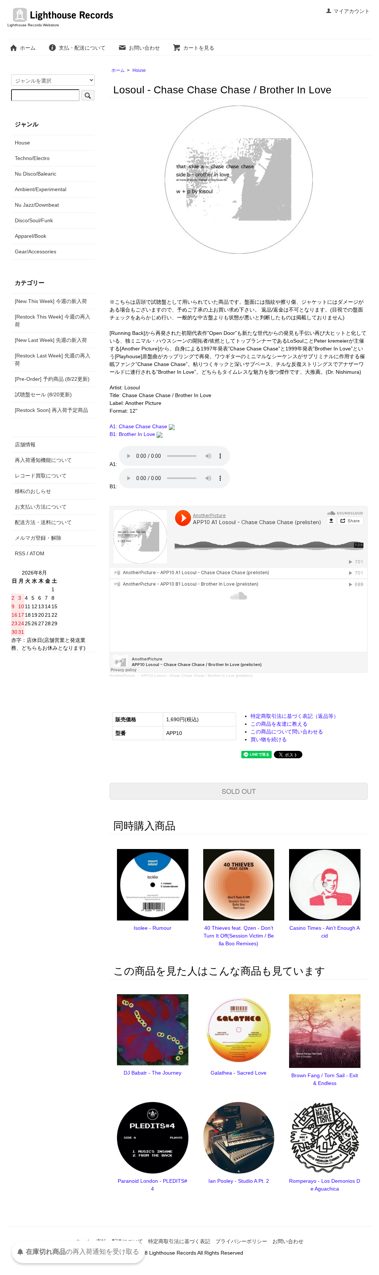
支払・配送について (82, 48)
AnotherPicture (122, 675)
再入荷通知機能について (43, 460)
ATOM (37, 553)
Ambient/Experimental (40, 189)
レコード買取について (41, 476)
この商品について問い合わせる (287, 732)
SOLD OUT (239, 791)
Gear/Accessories (35, 251)
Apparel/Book (30, 236)
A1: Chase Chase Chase (139, 426)
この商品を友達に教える (279, 724)
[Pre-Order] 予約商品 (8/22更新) (52, 379)
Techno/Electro (32, 158)
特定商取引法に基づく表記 (179, 1241)
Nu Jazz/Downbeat (37, 205)
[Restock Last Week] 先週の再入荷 (52, 359)
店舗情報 (25, 444)
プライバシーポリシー (241, 1241)
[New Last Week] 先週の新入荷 (51, 340)
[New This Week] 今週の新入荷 (51, 301)
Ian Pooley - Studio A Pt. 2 (238, 1181)
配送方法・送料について (43, 522)
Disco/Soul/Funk (34, 220)
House (139, 70)
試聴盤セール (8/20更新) (43, 394)
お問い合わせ (144, 48)
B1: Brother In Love (133, 434)
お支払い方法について (41, 507)
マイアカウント (351, 11)
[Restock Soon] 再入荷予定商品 (51, 410)
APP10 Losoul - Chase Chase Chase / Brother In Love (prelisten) (196, 675)
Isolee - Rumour (152, 928)
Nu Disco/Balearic (35, 174)
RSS (20, 553)
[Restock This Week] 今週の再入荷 (52, 320)
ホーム (28, 48)
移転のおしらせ (33, 491)
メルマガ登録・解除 (38, 538)
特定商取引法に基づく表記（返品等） (295, 716)
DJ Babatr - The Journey (152, 1073)
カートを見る (198, 48)
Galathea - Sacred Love (238, 1073)
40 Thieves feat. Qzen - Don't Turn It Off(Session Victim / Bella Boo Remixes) (239, 935)
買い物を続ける (269, 739)
